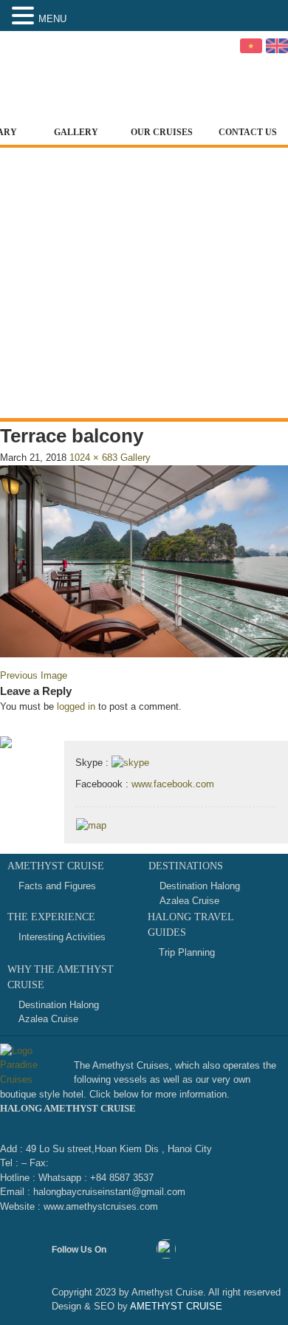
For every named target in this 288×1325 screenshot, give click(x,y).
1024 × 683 (93, 457)
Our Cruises (162, 132)
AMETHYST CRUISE (175, 1306)
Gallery (76, 132)
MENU (52, 18)
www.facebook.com (172, 784)
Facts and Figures (57, 885)
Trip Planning (187, 952)
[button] (25, 16)
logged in (76, 706)
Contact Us (248, 132)
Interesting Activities (62, 936)
